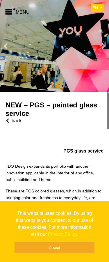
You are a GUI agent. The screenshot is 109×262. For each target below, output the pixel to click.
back (17, 120)
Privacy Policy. (63, 234)
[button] (5, 46)
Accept (54, 248)
